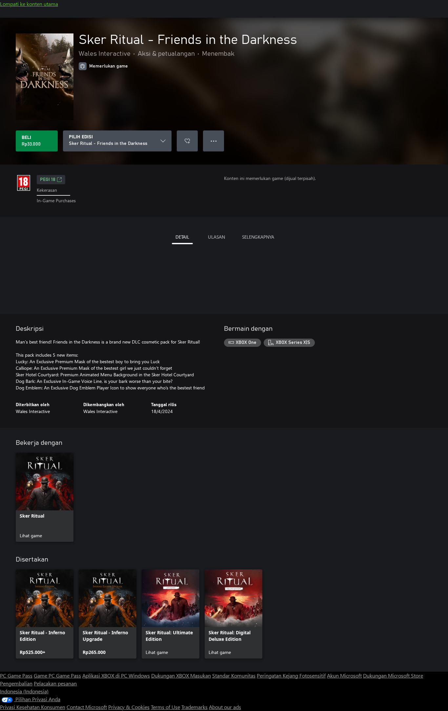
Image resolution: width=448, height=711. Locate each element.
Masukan (200, 675)
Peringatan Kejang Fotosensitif (291, 675)
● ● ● (214, 141)
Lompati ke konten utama (29, 3)
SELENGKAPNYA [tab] (258, 237)
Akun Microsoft (344, 675)
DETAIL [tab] (182, 237)
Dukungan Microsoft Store (393, 675)
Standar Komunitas (233, 675)
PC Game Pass (16, 675)
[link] (44, 497)
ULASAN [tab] (216, 237)
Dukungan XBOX (170, 675)
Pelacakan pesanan (55, 683)
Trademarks (194, 706)
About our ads (225, 706)
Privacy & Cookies (129, 706)
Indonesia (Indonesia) (24, 691)
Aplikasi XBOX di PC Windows (116, 675)
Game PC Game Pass (57, 675)
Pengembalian (16, 683)
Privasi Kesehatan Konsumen (32, 706)
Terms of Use (165, 706)
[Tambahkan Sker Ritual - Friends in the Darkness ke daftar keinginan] (187, 140)
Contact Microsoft (87, 706)
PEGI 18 (47, 179)
